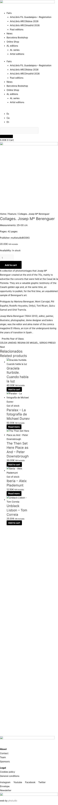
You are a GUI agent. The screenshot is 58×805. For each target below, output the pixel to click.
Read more (14, 427)
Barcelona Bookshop (17, 37)
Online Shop (13, 41)
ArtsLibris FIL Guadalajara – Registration (30, 17)
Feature (12, 214)
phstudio (12, 800)
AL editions (12, 45)
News (9, 33)
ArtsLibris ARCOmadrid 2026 (25, 25)
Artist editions (17, 54)
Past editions (16, 29)
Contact (4, 753)
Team (3, 757)
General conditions (9, 776)
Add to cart (11, 265)
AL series (14, 50)
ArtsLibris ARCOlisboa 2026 (24, 21)
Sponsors (5, 761)
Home (3, 214)
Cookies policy (7, 772)
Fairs (9, 13)
